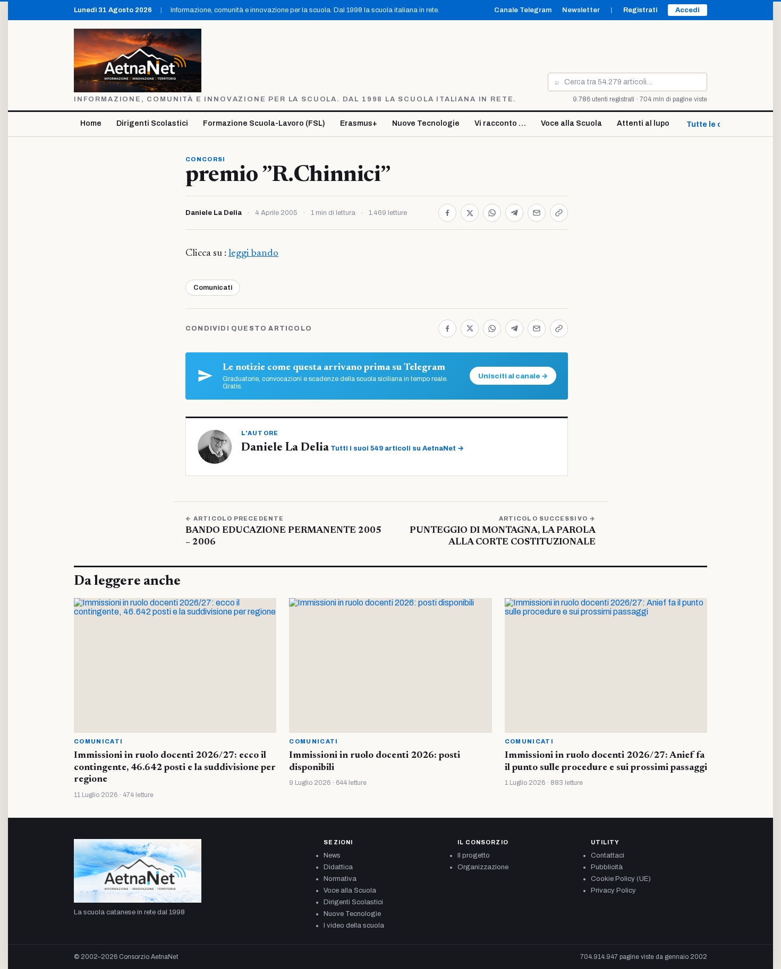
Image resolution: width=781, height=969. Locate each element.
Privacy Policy (613, 890)
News (332, 855)
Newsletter (581, 10)
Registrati (640, 10)
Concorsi (205, 159)
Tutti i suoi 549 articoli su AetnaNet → (397, 448)
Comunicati (212, 287)
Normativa (340, 879)
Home (90, 123)
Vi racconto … (500, 123)
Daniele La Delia (213, 213)
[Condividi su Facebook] (447, 213)
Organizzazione (482, 867)
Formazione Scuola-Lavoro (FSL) (264, 123)
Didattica (338, 867)
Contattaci (607, 855)
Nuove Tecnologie (426, 123)
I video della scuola (354, 925)
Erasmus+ (358, 123)
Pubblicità (607, 867)
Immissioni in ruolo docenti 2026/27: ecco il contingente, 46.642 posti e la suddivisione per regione (175, 767)
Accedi (687, 10)
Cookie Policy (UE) (621, 879)
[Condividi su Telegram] (514, 213)
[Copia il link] (559, 213)
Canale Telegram (522, 10)
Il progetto (473, 855)
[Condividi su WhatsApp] (492, 213)
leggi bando (253, 253)
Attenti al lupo (643, 123)
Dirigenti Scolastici (152, 123)
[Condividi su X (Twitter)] (470, 213)
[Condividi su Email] (537, 213)
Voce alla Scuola (571, 123)
